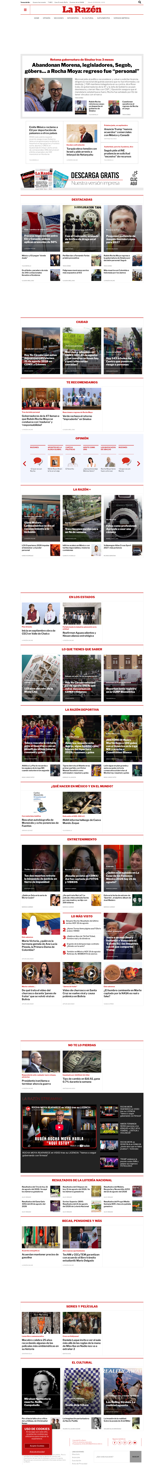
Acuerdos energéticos (30, 1251)
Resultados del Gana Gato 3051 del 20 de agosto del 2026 (33, 1204)
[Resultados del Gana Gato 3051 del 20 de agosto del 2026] (55, 1206)
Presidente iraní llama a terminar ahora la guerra (36, 1082)
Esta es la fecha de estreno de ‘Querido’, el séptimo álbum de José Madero (117, 897)
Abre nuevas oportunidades (74, 1251)
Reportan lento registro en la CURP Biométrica (121, 690)
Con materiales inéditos (31, 816)
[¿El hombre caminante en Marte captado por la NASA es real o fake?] (123, 983)
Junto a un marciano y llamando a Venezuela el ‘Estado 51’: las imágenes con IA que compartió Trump (122, 943)
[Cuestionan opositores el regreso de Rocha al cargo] (114, 107)
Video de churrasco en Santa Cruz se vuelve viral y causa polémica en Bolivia (80, 993)
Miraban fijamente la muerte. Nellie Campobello (37, 1402)
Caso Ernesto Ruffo (61, 2)
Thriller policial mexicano (35, 869)
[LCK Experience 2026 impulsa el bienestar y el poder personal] (55, 550)
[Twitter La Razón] (120, 1443)
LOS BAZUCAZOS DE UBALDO (108, 448)
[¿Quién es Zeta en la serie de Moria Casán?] (55, 900)
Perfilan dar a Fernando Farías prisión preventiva (76, 256)
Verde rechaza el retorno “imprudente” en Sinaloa (77, 418)
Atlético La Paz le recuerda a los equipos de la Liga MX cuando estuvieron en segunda (35, 768)
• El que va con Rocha (36, 470)
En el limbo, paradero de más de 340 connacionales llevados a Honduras (35, 272)
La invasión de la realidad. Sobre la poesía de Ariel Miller (117, 1419)
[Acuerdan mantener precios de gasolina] (41, 1247)
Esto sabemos (27, 937)
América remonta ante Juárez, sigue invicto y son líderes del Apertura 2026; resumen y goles (81, 747)
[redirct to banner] (82, 179)
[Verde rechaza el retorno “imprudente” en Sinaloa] (82, 409)
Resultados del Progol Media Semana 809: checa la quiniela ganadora (117, 1204)
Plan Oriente (27, 627)
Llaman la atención (114, 931)
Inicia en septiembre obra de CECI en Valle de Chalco (38, 632)
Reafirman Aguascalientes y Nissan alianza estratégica (79, 634)
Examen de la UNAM (77, 2)
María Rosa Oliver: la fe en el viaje (55, 470)
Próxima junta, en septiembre (116, 125)
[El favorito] (73, 461)
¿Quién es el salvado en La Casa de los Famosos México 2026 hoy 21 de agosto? (122, 877)
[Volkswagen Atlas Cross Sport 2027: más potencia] (137, 550)
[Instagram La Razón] (125, 1443)
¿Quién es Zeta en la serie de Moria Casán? (34, 896)
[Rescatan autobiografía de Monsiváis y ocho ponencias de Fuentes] (41, 813)
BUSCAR (135, 1457)
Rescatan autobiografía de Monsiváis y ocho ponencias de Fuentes (40, 822)
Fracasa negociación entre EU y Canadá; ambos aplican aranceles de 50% (41, 239)
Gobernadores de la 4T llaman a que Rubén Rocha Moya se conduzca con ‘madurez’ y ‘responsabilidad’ (40, 420)
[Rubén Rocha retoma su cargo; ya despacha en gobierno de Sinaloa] (81, 107)
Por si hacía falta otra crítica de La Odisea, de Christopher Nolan (35, 1420)
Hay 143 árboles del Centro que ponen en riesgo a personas (119, 361)
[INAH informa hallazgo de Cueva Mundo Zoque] (82, 813)
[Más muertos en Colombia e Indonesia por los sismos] (137, 275)
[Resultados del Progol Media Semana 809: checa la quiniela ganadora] (137, 1206)
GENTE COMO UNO (89, 448)
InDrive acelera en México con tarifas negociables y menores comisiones (76, 547)
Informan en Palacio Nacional (118, 682)
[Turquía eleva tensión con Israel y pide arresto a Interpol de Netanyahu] (82, 142)
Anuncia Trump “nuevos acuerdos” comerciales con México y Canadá (118, 132)
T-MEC (50, 2)
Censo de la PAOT (113, 352)
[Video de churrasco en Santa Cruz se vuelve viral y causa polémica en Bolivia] (82, 983)
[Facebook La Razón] (114, 1443)
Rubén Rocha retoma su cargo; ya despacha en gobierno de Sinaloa (96, 106)
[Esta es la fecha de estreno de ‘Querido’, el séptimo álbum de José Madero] (137, 900)
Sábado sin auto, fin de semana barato (81, 676)
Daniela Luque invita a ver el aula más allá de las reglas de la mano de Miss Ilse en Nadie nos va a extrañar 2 (82, 1345)
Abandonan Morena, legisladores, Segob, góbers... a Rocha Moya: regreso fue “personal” (82, 68)
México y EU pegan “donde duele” (34, 256)
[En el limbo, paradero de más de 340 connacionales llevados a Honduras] (55, 275)
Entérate (110, 866)
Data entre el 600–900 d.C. (74, 816)
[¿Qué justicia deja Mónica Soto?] (90, 461)
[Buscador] (139, 2)
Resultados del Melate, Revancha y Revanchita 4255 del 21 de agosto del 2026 (117, 1189)
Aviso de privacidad (37, 1452)
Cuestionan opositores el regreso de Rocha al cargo (130, 105)
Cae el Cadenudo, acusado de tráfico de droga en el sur (81, 239)
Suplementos (103, 18)
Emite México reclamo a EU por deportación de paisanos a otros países (43, 130)
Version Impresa (121, 18)
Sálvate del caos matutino (35, 349)
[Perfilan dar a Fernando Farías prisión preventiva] (96, 260)
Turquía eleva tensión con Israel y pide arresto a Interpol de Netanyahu (82, 151)
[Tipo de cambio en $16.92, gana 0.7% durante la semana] (82, 1072)
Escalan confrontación (76, 145)
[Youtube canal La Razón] (135, 1443)
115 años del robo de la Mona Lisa (38, 690)
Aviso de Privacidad (79, 1464)
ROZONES (34, 447)
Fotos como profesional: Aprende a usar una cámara (121, 529)
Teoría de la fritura (77, 1404)
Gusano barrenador (39, 2)
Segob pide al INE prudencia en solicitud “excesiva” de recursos (117, 153)
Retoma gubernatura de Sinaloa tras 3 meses (82, 59)
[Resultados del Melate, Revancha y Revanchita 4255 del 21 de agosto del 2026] (137, 1192)
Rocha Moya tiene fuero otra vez (108, 470)
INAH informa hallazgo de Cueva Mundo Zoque (82, 821)
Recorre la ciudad (72, 870)
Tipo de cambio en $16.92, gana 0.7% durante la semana (81, 1080)
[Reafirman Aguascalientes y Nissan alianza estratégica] (82, 624)
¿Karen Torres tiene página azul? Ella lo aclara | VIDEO (84, 929)
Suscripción (76, 1460)
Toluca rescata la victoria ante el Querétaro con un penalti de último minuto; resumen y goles (40, 747)
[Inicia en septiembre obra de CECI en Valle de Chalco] (41, 624)
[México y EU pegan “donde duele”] (55, 260)
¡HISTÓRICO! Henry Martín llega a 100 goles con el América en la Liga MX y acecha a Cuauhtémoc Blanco (121, 746)
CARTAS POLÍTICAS (70, 448)
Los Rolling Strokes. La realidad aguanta (120, 1403)
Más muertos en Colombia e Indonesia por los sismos (116, 271)
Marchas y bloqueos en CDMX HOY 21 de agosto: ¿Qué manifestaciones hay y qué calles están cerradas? (82, 358)
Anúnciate (76, 1457)
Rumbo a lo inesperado (75, 523)
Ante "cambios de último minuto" (38, 230)
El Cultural (88, 18)
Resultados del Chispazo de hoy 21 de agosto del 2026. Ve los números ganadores (76, 1189)
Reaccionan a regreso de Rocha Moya (78, 412)
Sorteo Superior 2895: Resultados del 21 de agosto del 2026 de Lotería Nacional (76, 1204)
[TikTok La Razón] (130, 1443)
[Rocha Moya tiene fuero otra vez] (108, 461)
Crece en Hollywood (71, 1336)
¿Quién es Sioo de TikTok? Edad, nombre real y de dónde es (81, 937)
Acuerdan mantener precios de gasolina (40, 1256)
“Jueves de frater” (70, 986)
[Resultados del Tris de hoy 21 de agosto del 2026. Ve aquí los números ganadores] (55, 1192)
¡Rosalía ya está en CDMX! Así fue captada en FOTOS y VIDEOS (81, 879)
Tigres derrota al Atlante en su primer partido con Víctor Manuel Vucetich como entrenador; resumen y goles (76, 769)
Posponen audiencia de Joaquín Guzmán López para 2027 (120, 239)
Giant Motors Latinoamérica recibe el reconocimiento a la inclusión (39, 527)
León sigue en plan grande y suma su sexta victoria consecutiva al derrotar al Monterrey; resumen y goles (116, 769)
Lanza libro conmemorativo (33, 1336)
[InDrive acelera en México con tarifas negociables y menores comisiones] (96, 550)
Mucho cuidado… (29, 986)
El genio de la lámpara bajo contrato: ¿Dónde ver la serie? (83, 945)
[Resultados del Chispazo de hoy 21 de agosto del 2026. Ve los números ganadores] (96, 1192)
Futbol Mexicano (31, 737)
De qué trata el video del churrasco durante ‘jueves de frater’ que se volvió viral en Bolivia (39, 995)
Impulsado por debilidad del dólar (76, 1075)
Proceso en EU (112, 230)
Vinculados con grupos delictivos (79, 230)
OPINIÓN (82, 438)
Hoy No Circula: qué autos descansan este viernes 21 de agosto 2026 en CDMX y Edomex (40, 359)
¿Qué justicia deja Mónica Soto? (90, 470)
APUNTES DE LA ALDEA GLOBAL (55, 448)
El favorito (70, 469)
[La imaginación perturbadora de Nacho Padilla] (96, 1423)
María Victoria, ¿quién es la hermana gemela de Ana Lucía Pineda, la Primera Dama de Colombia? (39, 945)
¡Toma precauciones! (74, 346)
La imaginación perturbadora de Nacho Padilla (76, 1419)
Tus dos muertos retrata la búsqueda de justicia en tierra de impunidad (40, 878)
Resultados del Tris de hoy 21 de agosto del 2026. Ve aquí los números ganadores (35, 1189)
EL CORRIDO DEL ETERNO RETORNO (122, 1396)
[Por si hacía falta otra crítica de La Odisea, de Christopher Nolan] (55, 1423)
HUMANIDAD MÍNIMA (74, 1399)
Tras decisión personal (31, 412)
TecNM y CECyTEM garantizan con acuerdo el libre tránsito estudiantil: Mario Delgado (81, 1257)
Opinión (46, 18)
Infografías (73, 18)
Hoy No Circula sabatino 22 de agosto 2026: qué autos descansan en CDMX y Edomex (80, 687)
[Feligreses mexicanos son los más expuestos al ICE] (96, 275)
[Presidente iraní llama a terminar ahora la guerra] (41, 1072)
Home (36, 18)
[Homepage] (82, 9)
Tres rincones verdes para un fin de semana (81, 530)
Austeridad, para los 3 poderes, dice (118, 147)
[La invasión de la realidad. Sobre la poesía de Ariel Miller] (137, 1423)
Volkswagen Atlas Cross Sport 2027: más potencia (117, 546)
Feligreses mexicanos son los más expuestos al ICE (76, 271)
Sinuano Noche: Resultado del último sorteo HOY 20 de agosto (82, 922)
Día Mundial (111, 520)
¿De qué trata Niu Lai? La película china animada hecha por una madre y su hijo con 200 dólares (76, 899)
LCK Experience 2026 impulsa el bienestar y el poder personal (35, 547)
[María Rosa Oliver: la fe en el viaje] (55, 461)
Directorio (76, 1454)
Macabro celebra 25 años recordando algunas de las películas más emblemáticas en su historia (40, 1345)
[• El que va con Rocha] (37, 461)
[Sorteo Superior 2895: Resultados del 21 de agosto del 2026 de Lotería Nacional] (96, 1206)
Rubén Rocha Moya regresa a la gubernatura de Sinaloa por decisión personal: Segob (117, 258)
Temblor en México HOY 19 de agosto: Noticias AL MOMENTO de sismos (84, 952)
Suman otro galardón (33, 516)
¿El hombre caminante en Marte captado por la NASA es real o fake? (123, 993)
